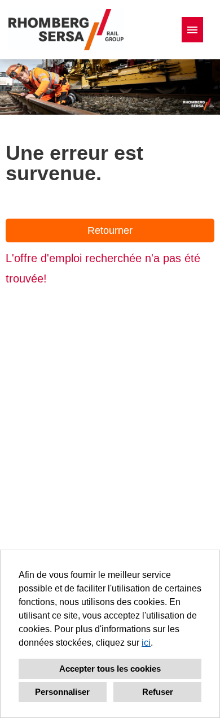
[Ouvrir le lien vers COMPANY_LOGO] (66, 29)
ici (146, 642)
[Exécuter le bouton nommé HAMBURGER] (192, 29)
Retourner (110, 230)
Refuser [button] (157, 692)
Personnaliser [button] (62, 692)
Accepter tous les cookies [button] (110, 668)
